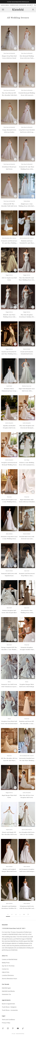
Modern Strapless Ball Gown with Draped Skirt (9, 611)
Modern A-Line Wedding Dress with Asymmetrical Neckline (27, 464)
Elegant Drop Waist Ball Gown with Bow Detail (9, 57)
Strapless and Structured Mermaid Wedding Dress (9, 463)
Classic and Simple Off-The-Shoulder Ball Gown (9, 833)
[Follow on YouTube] (18, 1028)
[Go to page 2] (28, 914)
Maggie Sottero (9, 275)
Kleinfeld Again (14, 5)
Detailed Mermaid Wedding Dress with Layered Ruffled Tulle (27, 94)
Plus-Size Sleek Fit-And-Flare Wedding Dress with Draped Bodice (27, 279)
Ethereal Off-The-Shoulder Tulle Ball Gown (9, 205)
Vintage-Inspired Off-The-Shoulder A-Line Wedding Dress (9, 649)
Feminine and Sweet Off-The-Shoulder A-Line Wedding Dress (26, 723)
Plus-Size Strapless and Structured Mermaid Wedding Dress (26, 427)
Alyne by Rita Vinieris (27, 829)
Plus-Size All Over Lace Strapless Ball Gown (27, 796)
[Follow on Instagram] (8, 1028)
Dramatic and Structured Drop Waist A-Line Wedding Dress (27, 575)
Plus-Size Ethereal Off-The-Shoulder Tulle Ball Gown (9, 94)
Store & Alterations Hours (9, 978)
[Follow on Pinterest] (13, 1028)
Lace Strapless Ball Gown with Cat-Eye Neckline (27, 833)
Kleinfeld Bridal (5, 5)
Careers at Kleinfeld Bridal (9, 959)
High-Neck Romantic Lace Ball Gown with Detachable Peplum (27, 390)
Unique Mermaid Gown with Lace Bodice (9, 131)
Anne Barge (26, 460)
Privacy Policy (6, 1023)
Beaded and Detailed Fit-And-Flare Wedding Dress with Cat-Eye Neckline (9, 353)
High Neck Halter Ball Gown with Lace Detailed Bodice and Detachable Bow (26, 501)
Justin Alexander (9, 423)
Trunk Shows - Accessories (10, 1010)
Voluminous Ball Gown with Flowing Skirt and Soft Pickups (27, 907)
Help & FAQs (5, 972)
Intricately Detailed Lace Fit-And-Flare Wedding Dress (26, 760)
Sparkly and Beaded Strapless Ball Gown (9, 426)
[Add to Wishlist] (15, 48)
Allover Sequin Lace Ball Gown (9, 279)
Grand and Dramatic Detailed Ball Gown (26, 353)
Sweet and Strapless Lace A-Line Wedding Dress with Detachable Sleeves (9, 501)
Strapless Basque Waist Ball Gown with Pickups (26, 685)
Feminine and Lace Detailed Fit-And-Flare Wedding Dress (27, 242)
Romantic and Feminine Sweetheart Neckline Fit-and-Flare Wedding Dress (9, 907)
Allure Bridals (9, 533)
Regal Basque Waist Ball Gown (9, 796)
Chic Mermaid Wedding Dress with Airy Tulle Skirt (27, 57)
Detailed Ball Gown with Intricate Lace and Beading (26, 538)
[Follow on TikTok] (23, 1028)
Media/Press (6, 962)
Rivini (9, 681)
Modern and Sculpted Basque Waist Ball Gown (9, 870)
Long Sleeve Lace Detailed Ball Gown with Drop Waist (27, 131)
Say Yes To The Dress (8, 966)
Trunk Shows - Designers (9, 1007)
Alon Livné (26, 570)
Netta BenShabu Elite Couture (9, 238)
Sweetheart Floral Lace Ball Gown (9, 168)
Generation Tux (6, 994)
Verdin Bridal (27, 201)
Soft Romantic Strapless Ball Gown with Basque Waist (26, 870)
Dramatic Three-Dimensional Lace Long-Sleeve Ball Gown (9, 390)
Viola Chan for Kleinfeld (9, 53)
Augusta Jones (9, 829)
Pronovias (9, 496)
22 (24, 914)
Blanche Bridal (26, 349)
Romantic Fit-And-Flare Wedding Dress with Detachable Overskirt (26, 168)
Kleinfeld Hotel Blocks (8, 991)
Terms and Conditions (8, 1019)
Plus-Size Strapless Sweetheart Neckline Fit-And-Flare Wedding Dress (27, 316)
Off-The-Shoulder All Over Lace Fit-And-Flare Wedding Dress (9, 760)
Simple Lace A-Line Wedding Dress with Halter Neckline (27, 205)
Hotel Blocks (22, 5)
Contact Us (5, 969)
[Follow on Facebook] (3, 1028)
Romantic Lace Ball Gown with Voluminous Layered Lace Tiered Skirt (9, 686)
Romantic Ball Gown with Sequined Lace (9, 574)
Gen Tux (29, 5)
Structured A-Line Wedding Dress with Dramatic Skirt (27, 612)
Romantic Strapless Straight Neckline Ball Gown (27, 649)
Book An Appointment (8, 1004)
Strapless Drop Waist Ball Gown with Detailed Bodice (9, 722)
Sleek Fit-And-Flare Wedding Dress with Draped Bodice (9, 316)
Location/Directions (8, 975)
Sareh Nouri (9, 386)
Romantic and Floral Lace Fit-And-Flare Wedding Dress (9, 242)
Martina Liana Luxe (26, 386)
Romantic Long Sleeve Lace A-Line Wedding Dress (9, 537)
